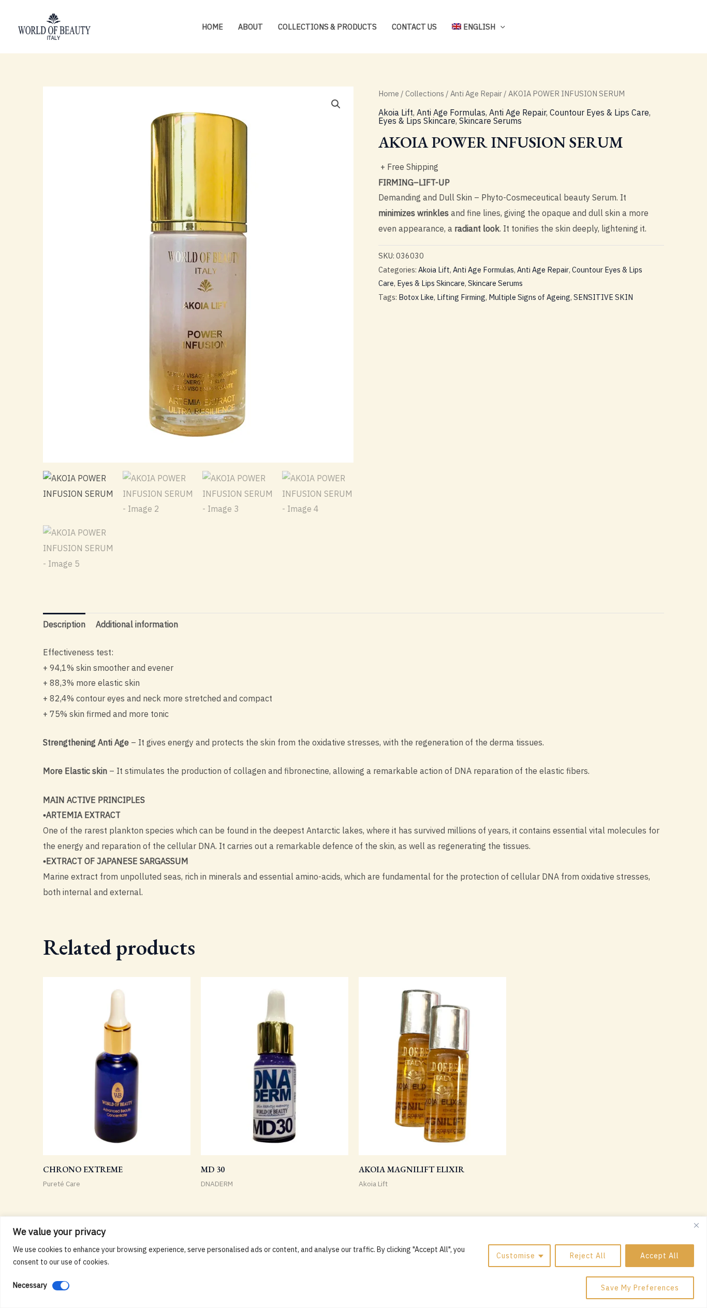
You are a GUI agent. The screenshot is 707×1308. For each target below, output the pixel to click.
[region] (353, 1262)
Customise (515, 1255)
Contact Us (414, 27)
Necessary (30, 1285)
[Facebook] (668, 27)
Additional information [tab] (137, 624)
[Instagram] (653, 27)
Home (212, 27)
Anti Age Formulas (451, 112)
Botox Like (416, 297)
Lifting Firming (461, 297)
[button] (500, 27)
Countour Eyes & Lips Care (599, 112)
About (250, 27)
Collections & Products (327, 27)
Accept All (659, 1255)
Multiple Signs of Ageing (529, 297)
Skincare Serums (490, 121)
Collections (424, 93)
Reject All (588, 1255)
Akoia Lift (395, 112)
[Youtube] (684, 27)
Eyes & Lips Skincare (416, 121)
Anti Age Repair (476, 93)
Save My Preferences (640, 1287)
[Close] (696, 1225)
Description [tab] (64, 624)
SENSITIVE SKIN (603, 297)
